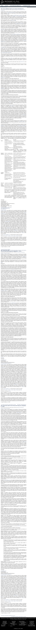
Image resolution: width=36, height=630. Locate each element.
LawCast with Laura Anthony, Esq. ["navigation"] (15, 5)
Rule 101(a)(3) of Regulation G (16, 34)
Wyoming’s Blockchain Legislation (5, 249)
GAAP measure (11, 105)
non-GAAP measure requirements (6, 52)
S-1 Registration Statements (31, 622)
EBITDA (19, 525)
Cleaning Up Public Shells (14, 624)
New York (2, 231)
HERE (12, 20)
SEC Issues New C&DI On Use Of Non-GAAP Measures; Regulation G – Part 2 (11, 251)
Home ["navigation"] (2, 5)
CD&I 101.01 (3, 29)
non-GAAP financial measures (11, 12)
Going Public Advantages (5, 622)
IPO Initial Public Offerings (31, 623)
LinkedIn (9, 235)
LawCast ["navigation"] (6, 5)
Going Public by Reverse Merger (22, 618)
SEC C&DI (24, 114)
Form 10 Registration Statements (22, 623)
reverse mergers (7, 221)
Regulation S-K (3, 77)
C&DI (11, 58)
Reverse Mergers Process (4, 623)
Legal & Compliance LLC (6, 234)
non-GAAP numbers (22, 121)
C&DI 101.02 (22, 61)
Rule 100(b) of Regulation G (22, 125)
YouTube (12, 235)
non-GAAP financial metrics (19, 23)
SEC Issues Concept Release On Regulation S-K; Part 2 (8, 615)
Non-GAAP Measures (19, 9)
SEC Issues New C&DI (7, 408)
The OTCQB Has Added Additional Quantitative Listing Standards (17, 250)
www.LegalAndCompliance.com (5, 208)
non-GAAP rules (3, 47)
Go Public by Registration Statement (11, 618)
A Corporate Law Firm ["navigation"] (26, 5)
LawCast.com (16, 230)
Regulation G (3, 88)
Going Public (3, 618)
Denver (23, 232)
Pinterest (17, 235)
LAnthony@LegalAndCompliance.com (6, 207)
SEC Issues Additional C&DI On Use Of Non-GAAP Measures (12, 8)
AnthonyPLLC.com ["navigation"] (4, 6)
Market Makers (12, 623)
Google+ (14, 235)
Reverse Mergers (21, 621)
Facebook (6, 235)
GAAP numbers (19, 412)
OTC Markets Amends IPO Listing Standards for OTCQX (8, 404)
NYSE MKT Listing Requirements (21, 404)
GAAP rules (24, 441)
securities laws (8, 227)
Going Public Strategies (14, 622)
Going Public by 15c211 (31, 618)
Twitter (21, 235)
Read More (2, 357)
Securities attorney (3, 210)
